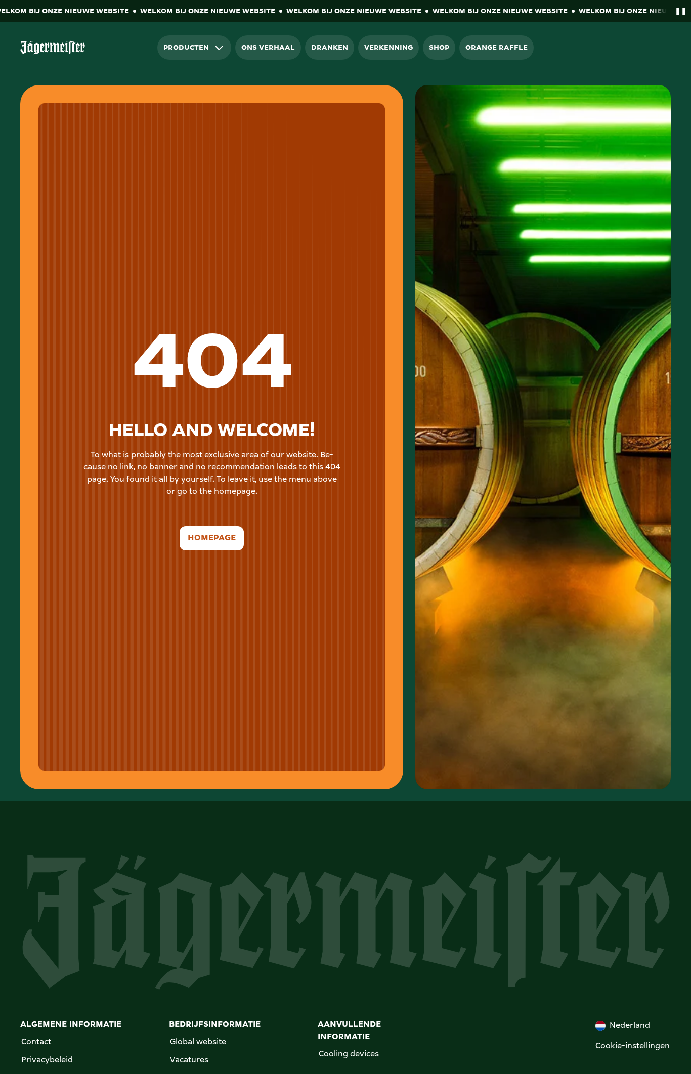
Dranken (329, 47)
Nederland (630, 1026)
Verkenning (388, 47)
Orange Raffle (496, 47)
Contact (36, 1042)
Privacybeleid (47, 1060)
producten (186, 47)
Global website (198, 1042)
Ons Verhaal (268, 47)
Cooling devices (349, 1054)
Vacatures (189, 1060)
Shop (439, 47)
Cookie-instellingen (632, 1046)
